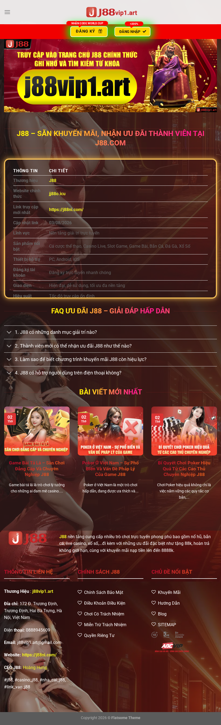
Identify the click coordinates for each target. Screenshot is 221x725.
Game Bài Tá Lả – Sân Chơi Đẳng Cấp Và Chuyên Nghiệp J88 (37, 468)
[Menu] (7, 12)
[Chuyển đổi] (9, 333)
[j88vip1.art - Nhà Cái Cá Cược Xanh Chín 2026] (110, 12)
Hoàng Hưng (35, 667)
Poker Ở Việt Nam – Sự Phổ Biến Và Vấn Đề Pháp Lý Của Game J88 (110, 468)
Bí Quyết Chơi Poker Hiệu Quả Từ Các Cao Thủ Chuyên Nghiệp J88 (184, 468)
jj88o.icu (57, 193)
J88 (63, 536)
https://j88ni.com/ (66, 209)
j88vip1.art (42, 591)
